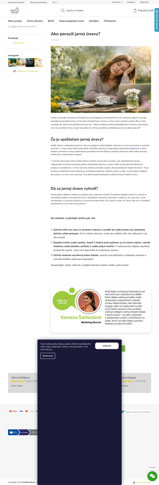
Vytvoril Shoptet (143, 482)
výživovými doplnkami (82, 259)
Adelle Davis (19, 43)
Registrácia (144, 2)
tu (51, 349)
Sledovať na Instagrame (27, 71)
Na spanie (67, 250)
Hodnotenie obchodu (16, 2)
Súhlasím (107, 345)
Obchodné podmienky (38, 2)
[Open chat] (152, 478)
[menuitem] (15, 21)
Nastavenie (48, 355)
